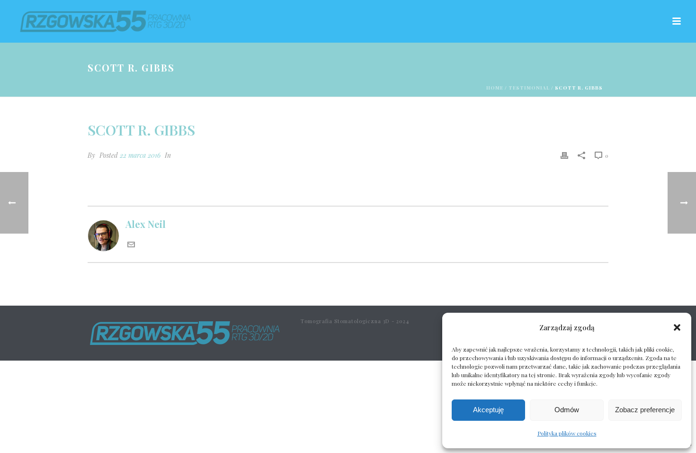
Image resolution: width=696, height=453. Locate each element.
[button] (677, 327)
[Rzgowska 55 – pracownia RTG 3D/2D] (184, 331)
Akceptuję (488, 410)
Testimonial (529, 87)
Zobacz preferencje (645, 410)
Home (494, 87)
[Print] (564, 154)
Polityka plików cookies (567, 433)
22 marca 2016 (140, 155)
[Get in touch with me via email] (131, 244)
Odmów (566, 410)
